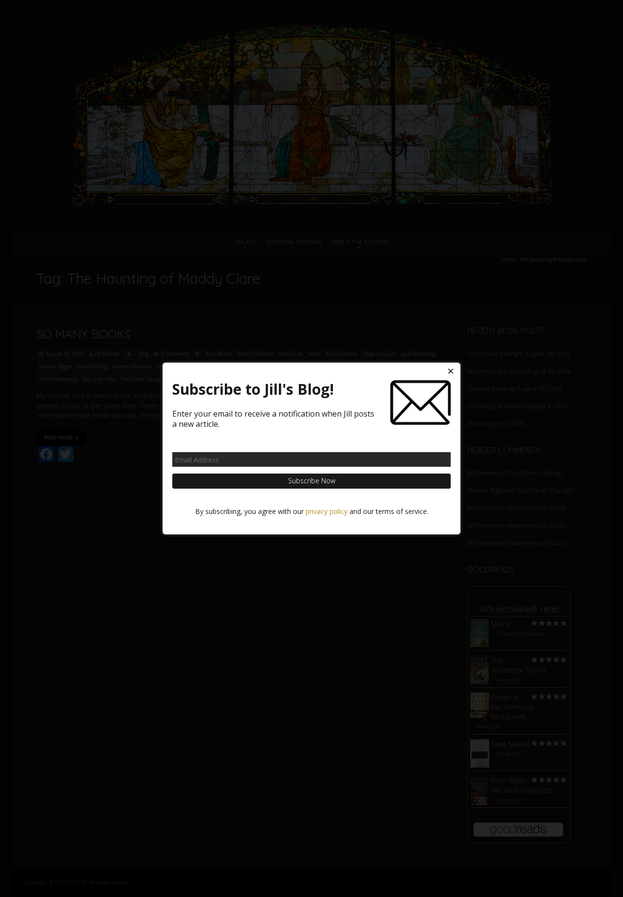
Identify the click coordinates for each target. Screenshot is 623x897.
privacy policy (327, 511)
